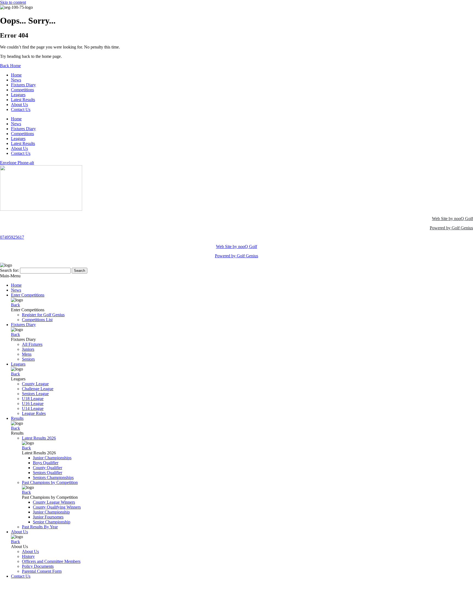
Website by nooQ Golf (19, 585)
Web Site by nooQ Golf (452, 218)
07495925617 (12, 237)
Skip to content (13, 2)
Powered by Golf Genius (451, 228)
